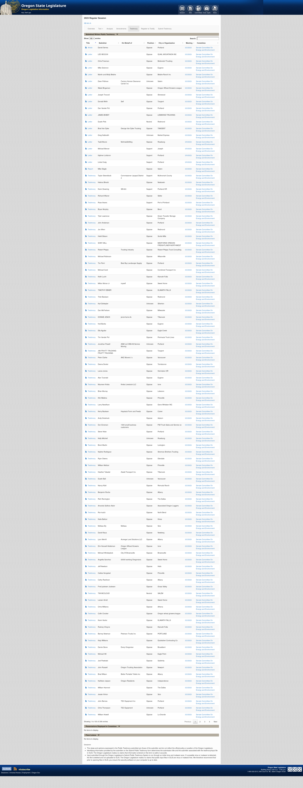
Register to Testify (148, 28)
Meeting (189, 43)
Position (150, 43)
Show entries (92, 38)
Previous (188, 721)
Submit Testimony (165, 28)
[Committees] (198, 10)
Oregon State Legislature (43, 5)
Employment (26, 773)
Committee (201, 43)
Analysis (110, 28)
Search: (193, 38)
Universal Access (15, 773)
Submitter (103, 43)
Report (90, 169)
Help (22, 12)
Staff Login (28, 12)
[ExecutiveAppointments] (207, 10)
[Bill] (190, 10)
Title (88, 43)
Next (215, 721)
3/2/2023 (188, 47)
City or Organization (167, 43)
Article (89, 47)
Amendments (121, 28)
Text (100, 28)
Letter (89, 54)
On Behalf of (127, 43)
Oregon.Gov (36, 773)
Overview (91, 28)
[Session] (182, 10)
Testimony (134, 28)
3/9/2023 (188, 142)
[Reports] (215, 10)
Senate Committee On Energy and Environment (205, 48)
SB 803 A (87, 23)
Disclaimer (4, 773)
